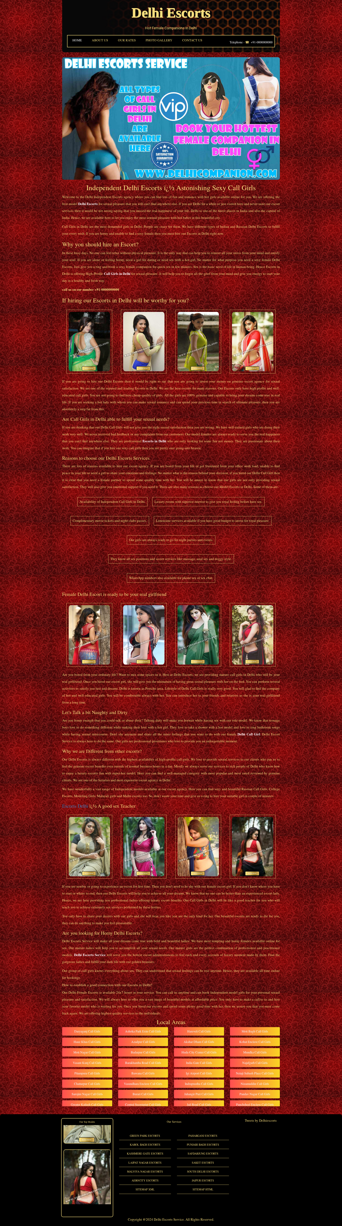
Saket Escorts (203, 1162)
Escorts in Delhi (154, 441)
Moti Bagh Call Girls (255, 1031)
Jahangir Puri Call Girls (199, 1094)
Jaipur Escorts (203, 1180)
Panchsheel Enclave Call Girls (255, 1104)
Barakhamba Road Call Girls (143, 1063)
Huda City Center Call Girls (199, 1052)
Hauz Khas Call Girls (87, 1042)
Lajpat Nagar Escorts (145, 1162)
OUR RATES (127, 40)
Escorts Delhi (75, 806)
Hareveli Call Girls (199, 1031)
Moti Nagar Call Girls (87, 1052)
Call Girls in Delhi (117, 273)
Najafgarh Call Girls (255, 1063)
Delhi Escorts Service (90, 954)
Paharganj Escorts (202, 1136)
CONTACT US (192, 40)
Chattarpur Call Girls (87, 1084)
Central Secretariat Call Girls (143, 1104)
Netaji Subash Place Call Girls (255, 1073)
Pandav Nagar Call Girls (254, 1094)
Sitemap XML (145, 1189)
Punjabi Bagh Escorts (203, 1144)
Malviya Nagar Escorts (145, 1171)
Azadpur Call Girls (143, 1042)
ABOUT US (100, 40)
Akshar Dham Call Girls (199, 1042)
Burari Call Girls (143, 1094)
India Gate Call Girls (199, 1063)
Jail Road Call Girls (199, 1104)
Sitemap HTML (203, 1189)
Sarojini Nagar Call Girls (87, 1094)
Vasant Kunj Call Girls (87, 1063)
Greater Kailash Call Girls (87, 1104)
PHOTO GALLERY (159, 40)
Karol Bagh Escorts (145, 1144)
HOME (77, 40)
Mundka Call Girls (255, 1052)
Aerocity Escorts (145, 1180)
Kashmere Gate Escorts (145, 1153)
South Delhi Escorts (203, 1171)
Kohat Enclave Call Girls (255, 1042)
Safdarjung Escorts (203, 1153)
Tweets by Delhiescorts (261, 1120)
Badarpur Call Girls (143, 1052)
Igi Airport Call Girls (199, 1073)
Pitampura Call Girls (87, 1073)
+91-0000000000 (262, 42)
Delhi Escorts (171, 12)
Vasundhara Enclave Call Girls (143, 1084)
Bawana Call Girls (143, 1073)
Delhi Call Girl (249, 734)
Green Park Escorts (145, 1136)
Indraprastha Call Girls (199, 1084)
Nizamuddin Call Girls (255, 1084)
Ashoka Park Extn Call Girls (143, 1031)
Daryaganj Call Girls (87, 1031)
